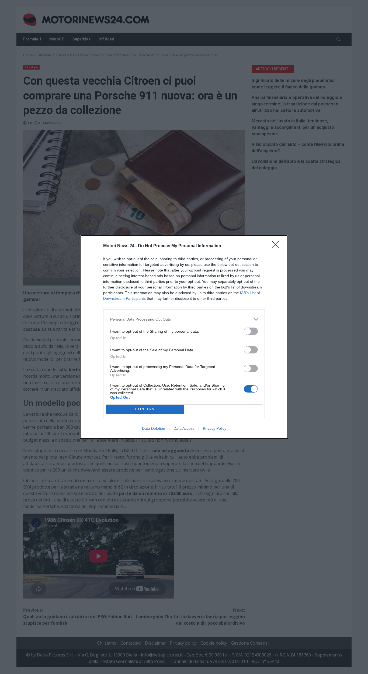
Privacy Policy (214, 428)
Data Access (184, 428)
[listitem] (184, 319)
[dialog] (184, 337)
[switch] (251, 331)
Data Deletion (153, 428)
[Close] (277, 246)
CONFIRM (145, 409)
